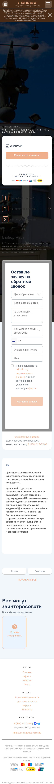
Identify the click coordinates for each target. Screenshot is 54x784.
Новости (27, 680)
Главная (27, 672)
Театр (27, 684)
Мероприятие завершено (27, 155)
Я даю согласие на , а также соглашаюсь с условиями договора (26, 377)
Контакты (27, 709)
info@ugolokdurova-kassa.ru (27, 732)
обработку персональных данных (24, 373)
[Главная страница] (5, 4)
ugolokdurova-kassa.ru (27, 436)
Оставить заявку (27, 401)
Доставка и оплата (27, 701)
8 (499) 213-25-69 (27, 3)
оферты (31, 388)
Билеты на (40, 571)
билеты (14, 571)
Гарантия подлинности (27, 697)
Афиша (27, 676)
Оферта (27, 705)
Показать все (27, 579)
